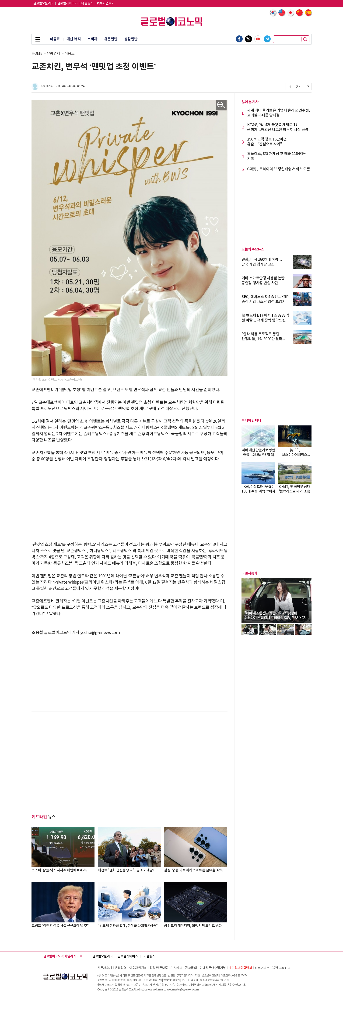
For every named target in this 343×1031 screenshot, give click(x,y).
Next (305, 601)
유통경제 (53, 53)
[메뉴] (38, 39)
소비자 (92, 39)
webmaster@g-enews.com (183, 989)
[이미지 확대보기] (221, 105)
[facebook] (239, 38)
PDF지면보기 (106, 3)
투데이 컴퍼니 (251, 420)
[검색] (305, 39)
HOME (37, 53)
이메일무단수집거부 (213, 968)
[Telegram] (267, 38)
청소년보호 (262, 968)
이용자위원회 (138, 968)
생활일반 (131, 39)
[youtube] (257, 38)
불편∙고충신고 (281, 968)
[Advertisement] (130, 501)
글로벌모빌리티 (43, 3)
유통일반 (111, 39)
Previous (247, 601)
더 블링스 (87, 3)
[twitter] (248, 38)
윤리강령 (120, 968)
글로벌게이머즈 (67, 3)
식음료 (55, 39)
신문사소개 (104, 968)
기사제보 (176, 968)
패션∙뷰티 (73, 39)
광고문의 (191, 968)
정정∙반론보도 (159, 968)
